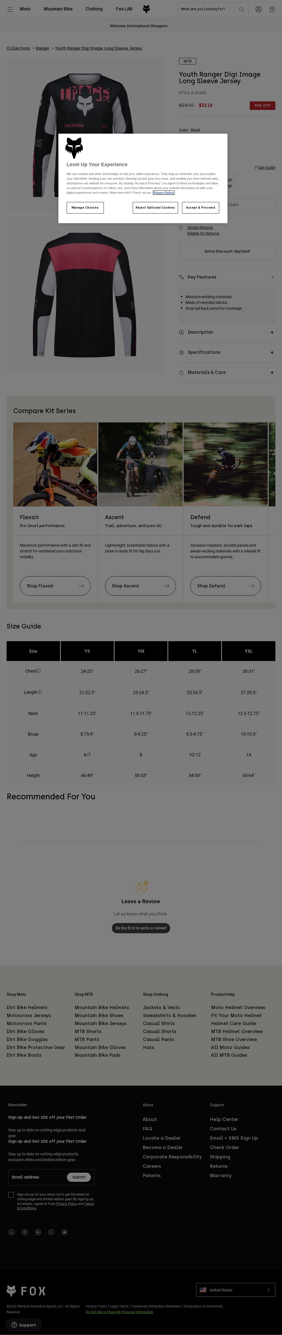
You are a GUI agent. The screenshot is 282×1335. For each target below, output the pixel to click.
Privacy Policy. (163, 192)
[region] (142, 178)
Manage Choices (85, 207)
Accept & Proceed (200, 207)
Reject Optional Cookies (155, 207)
